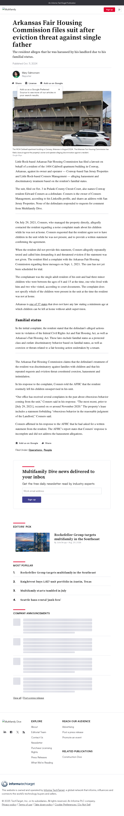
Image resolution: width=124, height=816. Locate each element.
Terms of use (25, 804)
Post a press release (33, 697)
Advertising (68, 726)
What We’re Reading (42, 762)
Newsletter (36, 742)
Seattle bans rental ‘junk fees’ (40, 600)
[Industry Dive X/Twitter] (17, 732)
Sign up (109, 9)
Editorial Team (38, 732)
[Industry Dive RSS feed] (24, 732)
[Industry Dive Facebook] (11, 732)
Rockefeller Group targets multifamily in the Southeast (77, 536)
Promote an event (72, 737)
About (34, 726)
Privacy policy (9, 804)
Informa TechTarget (54, 790)
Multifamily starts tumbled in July (43, 590)
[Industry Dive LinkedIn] (5, 732)
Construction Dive (72, 756)
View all (17, 697)
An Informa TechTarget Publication (62, 3)
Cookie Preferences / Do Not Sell (72, 804)
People (48, 449)
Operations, (36, 449)
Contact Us (37, 737)
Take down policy (43, 804)
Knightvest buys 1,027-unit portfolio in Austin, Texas (55, 581)
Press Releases (39, 757)
